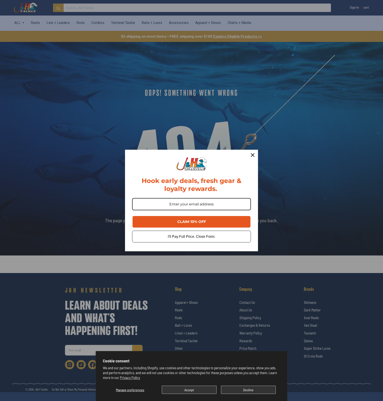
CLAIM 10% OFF (191, 222)
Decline (248, 390)
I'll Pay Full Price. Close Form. (191, 236)
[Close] (252, 155)
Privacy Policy (130, 377)
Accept (189, 390)
